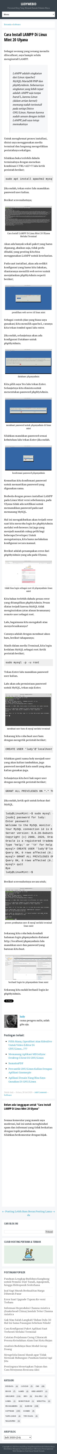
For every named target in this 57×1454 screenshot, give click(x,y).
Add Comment (40, 1092)
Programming (11, 1406)
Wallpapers (10, 1421)
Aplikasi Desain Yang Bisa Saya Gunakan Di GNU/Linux (26, 1079)
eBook (8, 1391)
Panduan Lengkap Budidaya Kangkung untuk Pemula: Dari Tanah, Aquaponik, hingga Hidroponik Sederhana (27, 1282)
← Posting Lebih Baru (15, 1211)
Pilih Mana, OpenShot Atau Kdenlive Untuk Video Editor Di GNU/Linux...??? (30, 1045)
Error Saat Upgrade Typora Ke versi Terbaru (24, 1300)
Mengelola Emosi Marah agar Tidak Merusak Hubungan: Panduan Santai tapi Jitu (28, 1358)
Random (28, 1406)
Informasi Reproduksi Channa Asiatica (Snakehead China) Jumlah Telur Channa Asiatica (28, 1311)
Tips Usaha (28, 1416)
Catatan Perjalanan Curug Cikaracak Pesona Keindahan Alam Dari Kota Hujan (28, 1338)
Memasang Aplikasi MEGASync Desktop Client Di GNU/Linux (27, 1055)
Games (21, 1391)
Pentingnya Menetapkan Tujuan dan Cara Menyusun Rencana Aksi (25, 1368)
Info (25, 1396)
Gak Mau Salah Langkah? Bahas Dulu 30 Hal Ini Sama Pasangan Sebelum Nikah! (27, 1321)
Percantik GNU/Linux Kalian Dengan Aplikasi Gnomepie (30, 1070)
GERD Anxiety (37, 1391)
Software (8, 1095)
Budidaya (9, 1386)
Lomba (8, 1401)
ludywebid (28, 3)
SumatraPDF (15, 1063)
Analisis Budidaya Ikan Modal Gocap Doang (25, 1347)
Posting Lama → (45, 1211)
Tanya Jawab (10, 1416)
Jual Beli (38, 1396)
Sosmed (26, 1411)
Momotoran (24, 1401)
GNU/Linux (9, 1396)
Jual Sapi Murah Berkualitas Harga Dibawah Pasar (24, 1292)
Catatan (24, 1386)
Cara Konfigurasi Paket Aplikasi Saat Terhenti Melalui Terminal (25, 1330)
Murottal (41, 1401)
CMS (37, 1386)
